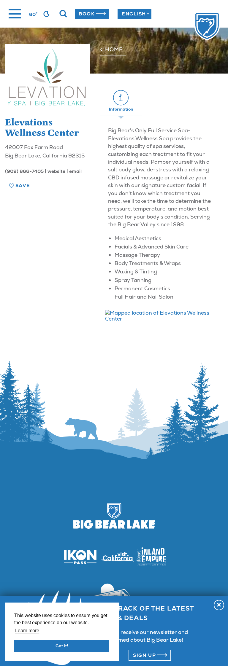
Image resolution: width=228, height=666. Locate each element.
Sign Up (144, 655)
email (75, 171)
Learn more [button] (27, 630)
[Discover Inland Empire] (151, 557)
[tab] (121, 100)
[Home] (197, 26)
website (56, 171)
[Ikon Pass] (76, 557)
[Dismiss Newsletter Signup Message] (219, 605)
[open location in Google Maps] (161, 316)
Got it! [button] (62, 645)
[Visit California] (114, 557)
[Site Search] (63, 13)
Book (87, 14)
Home (114, 49)
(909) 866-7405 (24, 171)
